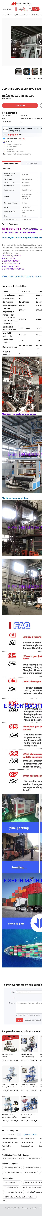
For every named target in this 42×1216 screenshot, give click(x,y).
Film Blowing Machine (27, 1139)
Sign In (5, 154)
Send (19, 1020)
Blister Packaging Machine (12, 1167)
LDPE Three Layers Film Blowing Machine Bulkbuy (19, 1197)
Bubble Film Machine (29, 1172)
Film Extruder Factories (11, 1187)
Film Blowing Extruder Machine (13, 1192)
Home (3, 15)
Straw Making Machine (9, 1139)
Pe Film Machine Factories (12, 1182)
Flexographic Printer (27, 1146)
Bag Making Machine (27, 1142)
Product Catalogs (30, 1134)
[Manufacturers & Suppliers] (21, 4)
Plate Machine (6, 1146)
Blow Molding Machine (32, 1167)
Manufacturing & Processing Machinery (18, 15)
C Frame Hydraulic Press (10, 1142)
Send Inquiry (20, 105)
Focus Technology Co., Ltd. (25, 1208)
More (4, 1150)
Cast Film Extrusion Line (11, 1172)
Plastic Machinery (36, 15)
